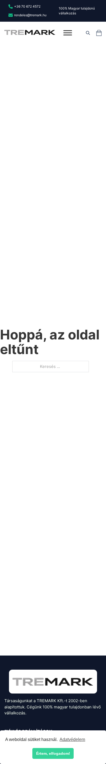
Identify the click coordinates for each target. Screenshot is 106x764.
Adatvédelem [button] (72, 739)
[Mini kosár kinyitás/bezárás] (99, 33)
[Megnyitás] (67, 33)
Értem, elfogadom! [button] (53, 753)
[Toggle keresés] (88, 32)
